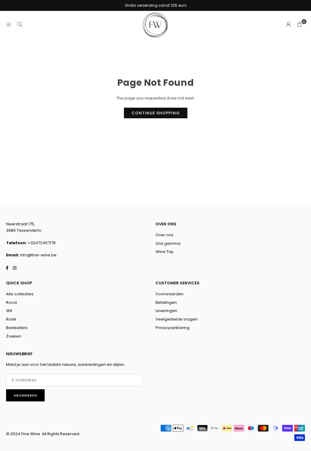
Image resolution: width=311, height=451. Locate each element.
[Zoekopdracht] (19, 24)
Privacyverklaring (173, 328)
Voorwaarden (169, 294)
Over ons (164, 235)
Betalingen (166, 302)
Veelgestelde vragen (177, 319)
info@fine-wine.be (38, 255)
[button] (299, 24)
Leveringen (166, 311)
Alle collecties (19, 294)
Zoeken (13, 336)
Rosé (11, 319)
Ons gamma (168, 243)
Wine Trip (165, 252)
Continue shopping (156, 113)
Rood (11, 302)
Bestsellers (17, 328)
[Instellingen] (288, 24)
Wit (9, 311)
